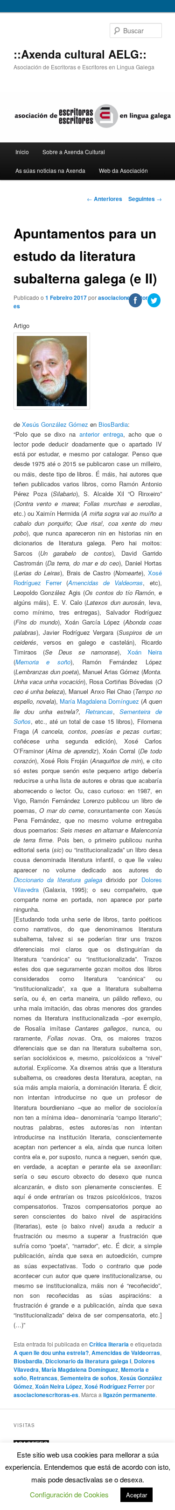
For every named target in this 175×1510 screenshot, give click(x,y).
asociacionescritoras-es (46, 1395)
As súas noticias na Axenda (50, 170)
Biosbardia (28, 1361)
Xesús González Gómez (55, 424)
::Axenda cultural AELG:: (80, 54)
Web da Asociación (123, 170)
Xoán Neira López (58, 1386)
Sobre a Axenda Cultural (73, 152)
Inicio (22, 152)
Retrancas (43, 1378)
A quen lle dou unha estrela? (51, 1352)
